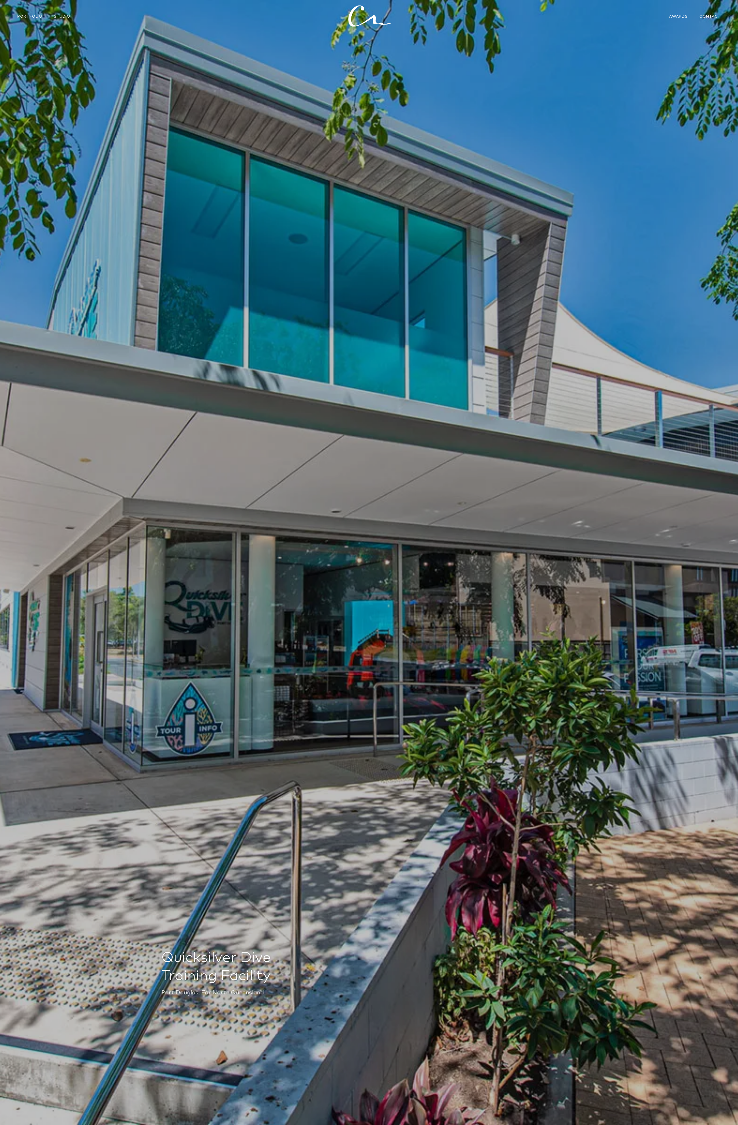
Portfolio (29, 16)
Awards (678, 16)
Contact (710, 16)
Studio (62, 16)
